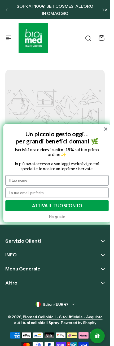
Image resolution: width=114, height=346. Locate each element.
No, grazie (57, 216)
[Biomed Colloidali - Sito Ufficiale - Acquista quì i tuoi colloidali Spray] (33, 38)
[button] (7, 10)
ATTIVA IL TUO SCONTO (57, 205)
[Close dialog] (105, 129)
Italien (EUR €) (55, 304)
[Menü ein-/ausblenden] (8, 38)
